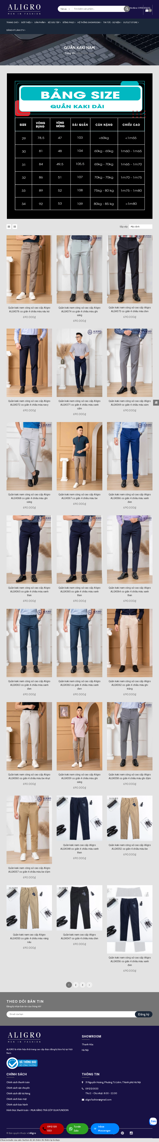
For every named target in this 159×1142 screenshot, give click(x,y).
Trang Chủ (12, 22)
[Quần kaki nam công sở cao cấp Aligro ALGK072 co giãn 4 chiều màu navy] (29, 363)
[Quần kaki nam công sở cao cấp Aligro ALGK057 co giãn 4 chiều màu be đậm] (29, 830)
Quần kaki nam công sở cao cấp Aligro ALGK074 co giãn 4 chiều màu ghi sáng (80, 311)
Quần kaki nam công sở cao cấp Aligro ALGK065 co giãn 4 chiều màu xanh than (29, 591)
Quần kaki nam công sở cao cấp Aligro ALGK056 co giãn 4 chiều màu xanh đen (130, 961)
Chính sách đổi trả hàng (18, 1093)
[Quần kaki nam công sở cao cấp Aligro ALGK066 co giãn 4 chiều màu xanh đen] (129, 456)
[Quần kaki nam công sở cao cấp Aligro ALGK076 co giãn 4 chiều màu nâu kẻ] (29, 269)
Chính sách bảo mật (17, 1099)
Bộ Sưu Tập (54, 22)
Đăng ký (143, 1014)
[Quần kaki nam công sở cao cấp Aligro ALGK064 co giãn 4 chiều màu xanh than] (129, 549)
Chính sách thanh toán (18, 1082)
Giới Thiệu (26, 22)
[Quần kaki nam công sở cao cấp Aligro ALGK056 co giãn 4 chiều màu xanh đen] (129, 919)
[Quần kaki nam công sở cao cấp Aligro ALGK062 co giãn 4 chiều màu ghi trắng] (129, 643)
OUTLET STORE (130, 22)
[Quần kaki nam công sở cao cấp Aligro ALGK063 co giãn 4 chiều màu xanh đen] (29, 643)
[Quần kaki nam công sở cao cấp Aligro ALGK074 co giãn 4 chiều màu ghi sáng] (79, 269)
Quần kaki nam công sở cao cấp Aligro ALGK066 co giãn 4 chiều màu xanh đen (130, 498)
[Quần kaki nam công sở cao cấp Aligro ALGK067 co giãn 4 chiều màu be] (79, 456)
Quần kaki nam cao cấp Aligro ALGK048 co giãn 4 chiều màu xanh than (79, 849)
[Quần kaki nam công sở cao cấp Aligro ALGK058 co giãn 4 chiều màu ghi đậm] (129, 736)
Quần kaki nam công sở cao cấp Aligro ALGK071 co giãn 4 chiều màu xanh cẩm (80, 405)
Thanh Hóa (87, 1044)
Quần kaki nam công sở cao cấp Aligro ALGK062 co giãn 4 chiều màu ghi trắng (130, 685)
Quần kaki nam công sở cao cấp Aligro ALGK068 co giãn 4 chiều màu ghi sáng (29, 498)
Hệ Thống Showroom (88, 22)
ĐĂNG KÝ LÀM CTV (16, 30)
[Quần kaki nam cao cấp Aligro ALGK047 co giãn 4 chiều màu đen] (79, 908)
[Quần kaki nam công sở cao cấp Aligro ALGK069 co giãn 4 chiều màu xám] (129, 363)
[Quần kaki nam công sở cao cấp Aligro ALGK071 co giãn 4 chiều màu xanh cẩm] (79, 363)
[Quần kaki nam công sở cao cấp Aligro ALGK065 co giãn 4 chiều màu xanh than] (29, 549)
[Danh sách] (15, 226)
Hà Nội (85, 1050)
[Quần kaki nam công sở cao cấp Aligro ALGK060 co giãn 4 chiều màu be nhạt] (29, 736)
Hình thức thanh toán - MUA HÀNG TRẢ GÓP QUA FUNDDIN (37, 1110)
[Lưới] (9, 226)
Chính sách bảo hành (17, 1104)
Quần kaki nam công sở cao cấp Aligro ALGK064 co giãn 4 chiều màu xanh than (130, 591)
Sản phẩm (39, 22)
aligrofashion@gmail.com (98, 1099)
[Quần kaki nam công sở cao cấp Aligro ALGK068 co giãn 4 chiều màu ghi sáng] (29, 456)
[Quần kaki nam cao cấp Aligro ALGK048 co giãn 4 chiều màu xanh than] (79, 818)
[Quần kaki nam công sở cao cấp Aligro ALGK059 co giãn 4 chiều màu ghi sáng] (79, 736)
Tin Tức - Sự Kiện (111, 22)
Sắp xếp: (124, 226)
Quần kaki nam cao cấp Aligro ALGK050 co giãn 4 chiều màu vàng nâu (29, 938)
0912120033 (91, 1088)
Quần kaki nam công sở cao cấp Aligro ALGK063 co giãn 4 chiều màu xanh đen (29, 685)
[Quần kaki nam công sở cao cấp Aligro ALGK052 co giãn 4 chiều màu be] (129, 818)
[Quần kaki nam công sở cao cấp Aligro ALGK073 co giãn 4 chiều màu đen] (129, 269)
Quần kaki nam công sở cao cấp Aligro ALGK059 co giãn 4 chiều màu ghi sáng (80, 778)
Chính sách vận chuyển (18, 1088)
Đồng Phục (69, 22)
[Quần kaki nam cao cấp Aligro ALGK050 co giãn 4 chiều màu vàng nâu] (29, 908)
